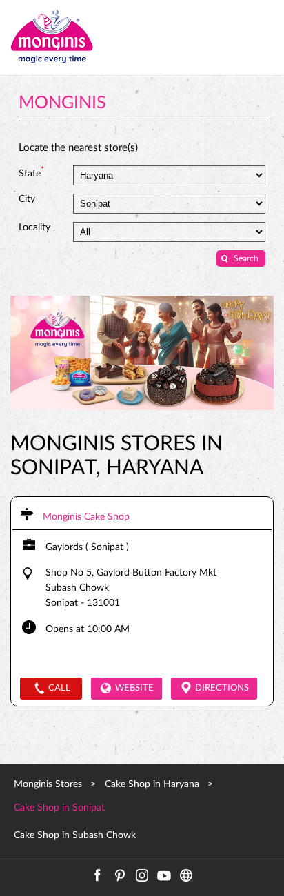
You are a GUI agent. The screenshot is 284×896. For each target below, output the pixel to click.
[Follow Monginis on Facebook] (98, 875)
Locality (34, 227)
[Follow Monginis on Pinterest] (120, 875)
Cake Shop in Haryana (152, 784)
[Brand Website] (186, 875)
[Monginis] (51, 37)
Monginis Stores (49, 784)
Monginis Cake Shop (86, 517)
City (27, 199)
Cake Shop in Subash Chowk (75, 835)
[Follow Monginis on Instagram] (142, 875)
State (31, 172)
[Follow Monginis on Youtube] (164, 875)
